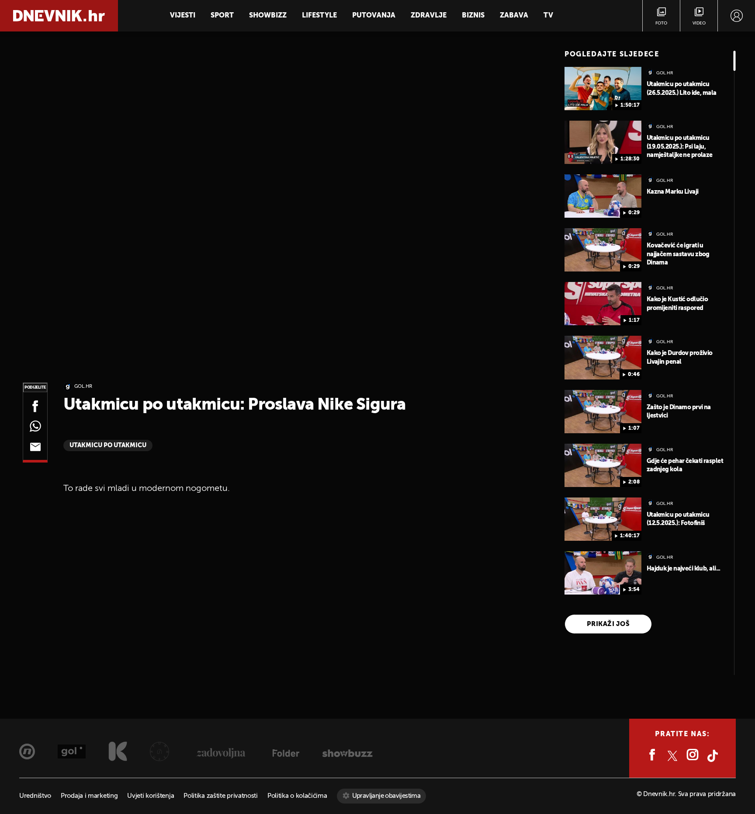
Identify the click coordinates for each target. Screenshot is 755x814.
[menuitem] (736, 15)
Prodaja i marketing (89, 796)
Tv (548, 15)
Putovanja (373, 15)
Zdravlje (429, 15)
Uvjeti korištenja (150, 796)
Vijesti (182, 15)
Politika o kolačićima (297, 796)
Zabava (514, 15)
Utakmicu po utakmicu (107, 445)
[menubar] (736, 15)
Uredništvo (35, 796)
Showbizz (268, 15)
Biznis (473, 15)
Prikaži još (608, 624)
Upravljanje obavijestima (386, 796)
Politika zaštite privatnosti (221, 796)
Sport (222, 15)
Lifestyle (319, 15)
